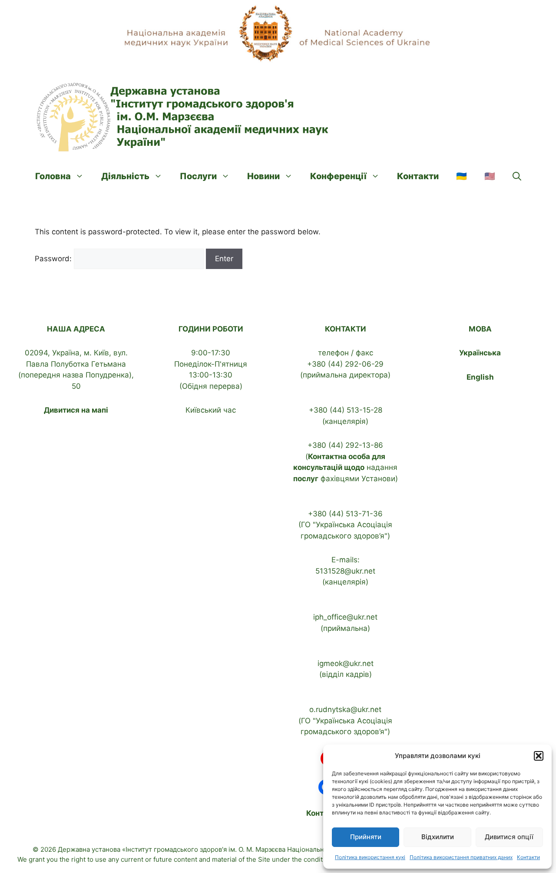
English (480, 377)
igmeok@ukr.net (346, 663)
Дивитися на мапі (76, 410)
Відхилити (437, 837)
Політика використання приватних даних (461, 857)
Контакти (528, 857)
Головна (53, 176)
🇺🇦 (461, 176)
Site (264, 859)
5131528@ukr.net (345, 571)
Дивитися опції (509, 837)
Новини (263, 176)
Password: (54, 258)
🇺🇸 (489, 176)
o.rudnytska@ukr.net (345, 709)
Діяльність (125, 176)
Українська (480, 352)
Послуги (198, 176)
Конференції (338, 176)
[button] (538, 756)
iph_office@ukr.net (345, 617)
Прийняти (365, 837)
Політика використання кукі (370, 857)
